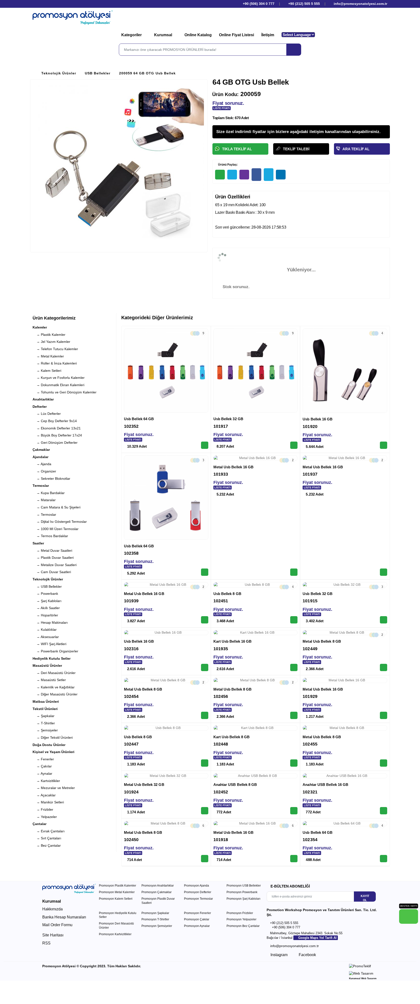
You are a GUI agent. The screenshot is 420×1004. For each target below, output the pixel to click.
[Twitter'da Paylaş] (268, 174)
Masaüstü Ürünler (47, 665)
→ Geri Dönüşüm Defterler (55, 442)
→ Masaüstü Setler (49, 680)
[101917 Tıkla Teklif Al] (294, 445)
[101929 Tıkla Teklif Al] (383, 715)
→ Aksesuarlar (46, 637)
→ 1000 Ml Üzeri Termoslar (56, 529)
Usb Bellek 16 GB (317, 419)
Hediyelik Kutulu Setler (51, 658)
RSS (46, 943)
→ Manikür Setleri (48, 802)
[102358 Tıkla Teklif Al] (204, 572)
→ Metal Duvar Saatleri (52, 550)
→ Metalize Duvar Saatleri (55, 565)
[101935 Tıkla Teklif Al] (294, 667)
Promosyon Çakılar (196, 919)
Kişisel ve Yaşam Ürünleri (53, 752)
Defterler (40, 407)
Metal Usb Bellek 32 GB (144, 784)
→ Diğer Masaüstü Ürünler (55, 694)
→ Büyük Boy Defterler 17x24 (57, 435)
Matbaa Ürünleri (46, 701)
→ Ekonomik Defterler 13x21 (57, 428)
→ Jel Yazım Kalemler (51, 342)
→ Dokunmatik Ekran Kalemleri (58, 385)
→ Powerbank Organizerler (55, 651)
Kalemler (40, 327)
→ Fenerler (43, 759)
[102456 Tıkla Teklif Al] (294, 715)
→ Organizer (44, 471)
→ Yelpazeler (45, 817)
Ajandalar (40, 457)
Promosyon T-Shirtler (155, 919)
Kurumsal (163, 35)
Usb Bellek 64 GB (139, 419)
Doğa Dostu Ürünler (49, 745)
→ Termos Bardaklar (50, 536)
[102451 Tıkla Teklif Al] (294, 619)
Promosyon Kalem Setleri (115, 898)
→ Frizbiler (43, 809)
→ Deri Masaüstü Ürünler (54, 673)
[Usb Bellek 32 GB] (255, 371)
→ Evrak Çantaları (49, 831)
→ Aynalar (42, 773)
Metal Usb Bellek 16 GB (233, 467)
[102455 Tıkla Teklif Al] (383, 763)
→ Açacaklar (44, 795)
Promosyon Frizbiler (240, 913)
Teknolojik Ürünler (58, 73)
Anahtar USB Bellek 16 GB (325, 784)
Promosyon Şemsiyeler (156, 926)
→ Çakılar (42, 766)
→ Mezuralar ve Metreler (54, 788)
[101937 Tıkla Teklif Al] (383, 572)
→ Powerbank (45, 593)
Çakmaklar (41, 450)
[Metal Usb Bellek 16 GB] (255, 458)
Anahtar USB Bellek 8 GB (235, 784)
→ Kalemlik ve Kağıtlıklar (54, 687)
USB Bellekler (97, 73)
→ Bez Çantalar (47, 845)
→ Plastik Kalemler (49, 335)
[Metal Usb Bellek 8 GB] (345, 632)
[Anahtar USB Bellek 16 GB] (345, 776)
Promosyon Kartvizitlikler (115, 934)
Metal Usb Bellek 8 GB (322, 641)
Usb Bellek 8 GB (227, 594)
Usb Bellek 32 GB (228, 419)
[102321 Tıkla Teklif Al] (383, 810)
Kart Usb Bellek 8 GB (231, 737)
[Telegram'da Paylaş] (232, 174)
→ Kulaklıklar (45, 629)
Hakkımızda (52, 909)
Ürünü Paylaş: (227, 164)
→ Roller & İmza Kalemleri (55, 363)
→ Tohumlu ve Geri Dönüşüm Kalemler (64, 392)
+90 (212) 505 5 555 (304, 4)
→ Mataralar (44, 500)
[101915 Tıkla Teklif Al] (383, 619)
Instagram (279, 955)
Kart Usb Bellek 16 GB (232, 641)
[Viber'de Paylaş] (244, 174)
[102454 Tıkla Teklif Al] (204, 715)
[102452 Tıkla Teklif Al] (294, 810)
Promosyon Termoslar (198, 898)
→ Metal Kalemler (48, 356)
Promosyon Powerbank (242, 892)
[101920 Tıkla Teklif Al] (383, 445)
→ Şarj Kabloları (47, 601)
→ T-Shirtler (44, 723)
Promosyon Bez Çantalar (243, 926)
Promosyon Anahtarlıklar (157, 885)
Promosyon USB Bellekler (244, 885)
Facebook (307, 955)
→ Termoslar (44, 514)
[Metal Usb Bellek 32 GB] (166, 776)
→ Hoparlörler (45, 615)
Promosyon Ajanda (196, 885)
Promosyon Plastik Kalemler (117, 885)
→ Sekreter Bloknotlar (51, 478)
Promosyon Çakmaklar (156, 892)
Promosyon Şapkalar (155, 913)
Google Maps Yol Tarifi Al (317, 938)
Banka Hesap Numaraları (64, 917)
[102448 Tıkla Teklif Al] (294, 763)
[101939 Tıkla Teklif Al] (204, 619)
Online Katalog (198, 35)
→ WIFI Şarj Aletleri (49, 644)
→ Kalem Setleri (47, 371)
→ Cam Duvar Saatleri (52, 572)
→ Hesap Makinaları (50, 622)
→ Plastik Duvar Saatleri (53, 558)
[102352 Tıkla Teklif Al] (204, 445)
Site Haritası (52, 935)
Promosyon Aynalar (197, 926)
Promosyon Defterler (197, 892)
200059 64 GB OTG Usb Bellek (147, 73)
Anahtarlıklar (43, 399)
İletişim (267, 35)
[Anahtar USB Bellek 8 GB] (255, 776)
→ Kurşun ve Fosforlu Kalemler (59, 378)
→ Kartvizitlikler (46, 781)
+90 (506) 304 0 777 (258, 4)
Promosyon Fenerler (197, 913)
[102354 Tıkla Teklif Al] (383, 858)
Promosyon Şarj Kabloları (243, 898)
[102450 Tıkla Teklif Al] (204, 858)
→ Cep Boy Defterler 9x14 (55, 421)
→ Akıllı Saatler (46, 608)
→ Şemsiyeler (45, 730)
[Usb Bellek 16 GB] (345, 371)
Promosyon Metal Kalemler (117, 892)
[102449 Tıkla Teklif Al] (383, 667)
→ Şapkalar (43, 716)
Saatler (38, 543)
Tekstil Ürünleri (45, 709)
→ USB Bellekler (47, 586)
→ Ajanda (42, 464)
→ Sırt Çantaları (47, 838)
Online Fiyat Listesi (236, 35)
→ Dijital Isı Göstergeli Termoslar (60, 522)
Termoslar (41, 486)
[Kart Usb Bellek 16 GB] (255, 632)
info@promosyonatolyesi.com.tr (360, 4)
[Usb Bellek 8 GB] (255, 584)
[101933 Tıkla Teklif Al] (294, 572)
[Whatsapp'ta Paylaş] (220, 174)
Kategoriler (132, 35)
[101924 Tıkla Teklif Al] (204, 810)
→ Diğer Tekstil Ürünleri (53, 737)
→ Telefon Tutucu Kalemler (55, 349)
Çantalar (39, 824)
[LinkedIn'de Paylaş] (281, 174)
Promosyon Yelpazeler (241, 919)
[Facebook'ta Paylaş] (256, 174)
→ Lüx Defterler (47, 414)
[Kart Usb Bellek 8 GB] (255, 728)
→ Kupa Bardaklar (49, 493)
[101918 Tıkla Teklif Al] (294, 858)
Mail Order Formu (57, 925)
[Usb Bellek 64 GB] (166, 371)
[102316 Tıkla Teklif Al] (204, 667)
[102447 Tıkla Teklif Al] (204, 763)
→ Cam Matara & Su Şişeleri (56, 507)
